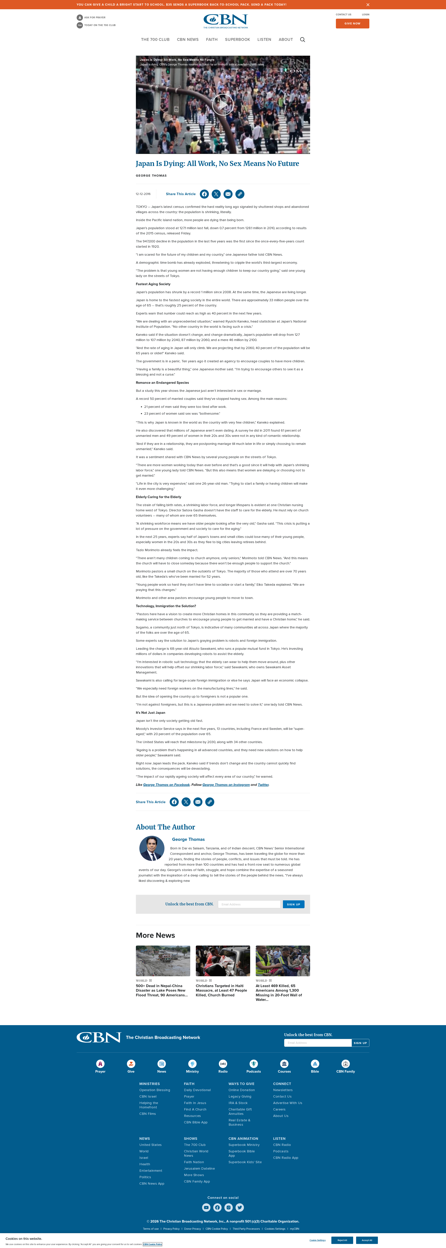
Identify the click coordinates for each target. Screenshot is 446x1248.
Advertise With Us (287, 1103)
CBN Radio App (285, 1158)
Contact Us (343, 14)
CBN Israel (147, 1096)
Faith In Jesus (195, 1103)
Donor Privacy (192, 1229)
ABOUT (286, 39)
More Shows (194, 1175)
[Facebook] (204, 194)
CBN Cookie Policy (217, 1229)
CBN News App (151, 1184)
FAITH (212, 39)
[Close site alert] (368, 4)
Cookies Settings (275, 1229)
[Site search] (303, 41)
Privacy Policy (171, 1229)
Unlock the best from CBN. (189, 904)
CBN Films (147, 1114)
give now (353, 23)
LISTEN (264, 39)
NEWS (144, 1138)
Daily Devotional (197, 1090)
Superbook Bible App (242, 1153)
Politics (145, 1177)
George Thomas (151, 175)
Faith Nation (194, 1162)
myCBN (294, 1229)
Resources (192, 1116)
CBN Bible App (196, 1122)
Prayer (189, 1096)
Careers (279, 1109)
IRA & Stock (238, 1103)
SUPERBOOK (237, 39)
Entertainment (150, 1171)
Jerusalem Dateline (199, 1168)
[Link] (239, 194)
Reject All (342, 1240)
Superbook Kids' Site (245, 1162)
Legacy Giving (240, 1096)
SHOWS (190, 1138)
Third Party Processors (246, 1229)
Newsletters (283, 1090)
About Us (281, 1116)
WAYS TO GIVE (242, 1083)
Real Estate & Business (240, 1122)
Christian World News (196, 1153)
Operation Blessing (154, 1090)
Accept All (367, 1240)
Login (365, 14)
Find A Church (195, 1109)
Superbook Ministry (244, 1145)
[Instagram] (228, 1207)
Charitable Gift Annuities (240, 1111)
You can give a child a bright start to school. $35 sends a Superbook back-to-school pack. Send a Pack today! (182, 4)
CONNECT (282, 1083)
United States (150, 1145)
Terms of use (151, 1229)
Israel (143, 1158)
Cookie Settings (318, 1240)
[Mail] (228, 194)
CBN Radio (282, 1145)
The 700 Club (155, 39)
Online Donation (242, 1090)
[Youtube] (206, 1207)
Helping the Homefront (148, 1105)
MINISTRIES (149, 1083)
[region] (223, 1240)
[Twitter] (216, 194)
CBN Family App (197, 1181)
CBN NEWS (188, 39)
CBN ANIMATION (243, 1138)
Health (144, 1164)
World (144, 1151)
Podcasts (281, 1151)
